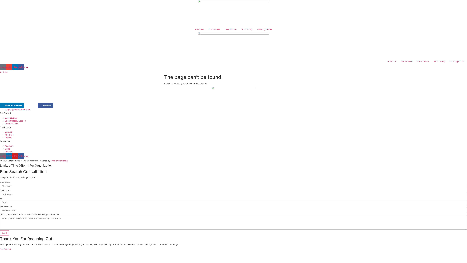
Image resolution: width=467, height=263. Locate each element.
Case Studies (231, 29)
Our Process (214, 29)
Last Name (5, 190)
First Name (5, 182)
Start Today (247, 29)
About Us (199, 29)
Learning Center (264, 29)
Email (2, 198)
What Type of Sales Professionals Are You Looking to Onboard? (29, 215)
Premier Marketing (59, 161)
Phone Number (7, 206)
